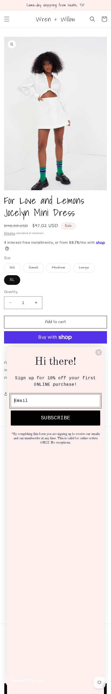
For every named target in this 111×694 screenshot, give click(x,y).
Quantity (11, 292)
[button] (7, 19)
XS (15, 269)
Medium (61, 269)
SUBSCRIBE (55, 418)
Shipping (9, 233)
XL (12, 279)
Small (36, 269)
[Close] (98, 352)
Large (87, 269)
